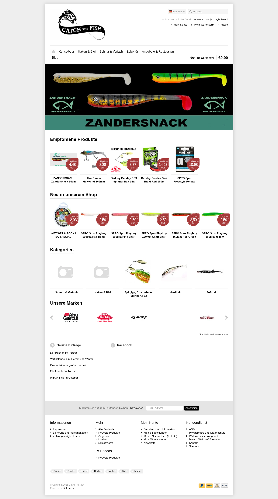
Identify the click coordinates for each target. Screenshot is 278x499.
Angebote (104, 436)
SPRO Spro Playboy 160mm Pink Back (124, 235)
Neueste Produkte (109, 432)
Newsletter (150, 442)
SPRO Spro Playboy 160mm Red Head (93, 235)
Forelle (71, 471)
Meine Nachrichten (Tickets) (160, 436)
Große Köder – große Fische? (68, 365)
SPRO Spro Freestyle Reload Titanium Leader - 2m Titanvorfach (184, 180)
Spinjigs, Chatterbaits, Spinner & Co (139, 294)
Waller (112, 471)
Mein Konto (180, 24)
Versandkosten (221, 334)
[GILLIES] (139, 324)
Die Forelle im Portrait (63, 371)
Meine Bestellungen (155, 432)
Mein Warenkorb (204, 24)
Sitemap (194, 446)
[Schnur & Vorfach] (65, 286)
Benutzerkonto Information (159, 429)
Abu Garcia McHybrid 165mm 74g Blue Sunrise (94, 180)
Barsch (57, 471)
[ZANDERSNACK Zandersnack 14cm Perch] (63, 172)
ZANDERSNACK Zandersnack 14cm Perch (63, 180)
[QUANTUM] (173, 324)
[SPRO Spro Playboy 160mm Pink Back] (124, 227)
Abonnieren (192, 408)
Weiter (223, 97)
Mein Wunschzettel (155, 439)
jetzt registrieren (218, 19)
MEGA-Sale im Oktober (64, 377)
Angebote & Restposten (158, 51)
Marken (102, 439)
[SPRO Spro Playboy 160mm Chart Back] (154, 227)
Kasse (224, 24)
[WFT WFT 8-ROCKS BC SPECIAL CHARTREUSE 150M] (63, 227)
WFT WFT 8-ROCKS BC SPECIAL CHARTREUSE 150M (63, 235)
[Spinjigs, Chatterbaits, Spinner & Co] (138, 286)
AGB (192, 429)
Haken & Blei (87, 51)
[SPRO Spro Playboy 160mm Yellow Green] (214, 227)
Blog (55, 57)
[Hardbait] (174, 286)
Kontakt (193, 442)
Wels (124, 471)
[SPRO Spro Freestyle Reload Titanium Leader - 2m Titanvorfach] (184, 172)
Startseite (53, 52)
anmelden (199, 19)
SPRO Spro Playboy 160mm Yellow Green (214, 235)
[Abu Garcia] (71, 324)
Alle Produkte (106, 429)
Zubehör (132, 51)
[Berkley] (105, 324)
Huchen (98, 471)
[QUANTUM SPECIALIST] (207, 324)
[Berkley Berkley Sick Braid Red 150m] (154, 172)
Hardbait (175, 292)
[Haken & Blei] (101, 286)
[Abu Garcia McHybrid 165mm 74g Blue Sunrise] (93, 172)
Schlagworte (105, 442)
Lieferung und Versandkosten (70, 432)
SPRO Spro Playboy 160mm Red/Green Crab (184, 235)
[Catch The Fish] (94, 24)
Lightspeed (69, 488)
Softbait (212, 292)
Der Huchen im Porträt (63, 352)
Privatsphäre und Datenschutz (207, 432)
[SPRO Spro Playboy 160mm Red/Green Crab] (184, 227)
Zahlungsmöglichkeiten (67, 436)
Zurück (55, 97)
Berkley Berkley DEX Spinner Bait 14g (124, 180)
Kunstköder (66, 51)
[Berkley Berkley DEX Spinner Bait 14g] (124, 172)
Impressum (59, 429)
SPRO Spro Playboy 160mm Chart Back (154, 235)
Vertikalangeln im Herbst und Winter (71, 358)
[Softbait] (210, 286)
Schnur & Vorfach (111, 51)
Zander (137, 471)
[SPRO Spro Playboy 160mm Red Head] (93, 227)
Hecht (85, 471)
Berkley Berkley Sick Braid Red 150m (154, 180)
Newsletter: (111, 407)
